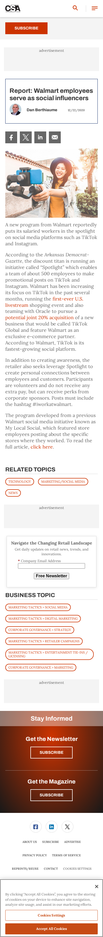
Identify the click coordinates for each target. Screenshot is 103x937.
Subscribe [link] (50, 842)
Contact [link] (51, 868)
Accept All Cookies (51, 928)
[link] (11, 137)
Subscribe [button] (51, 752)
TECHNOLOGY (19, 481)
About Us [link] (29, 842)
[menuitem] (11, 137)
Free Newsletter (51, 576)
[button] (94, 8)
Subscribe (26, 28)
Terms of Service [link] (66, 855)
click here (42, 447)
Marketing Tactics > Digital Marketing (43, 618)
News (13, 493)
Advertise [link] (72, 842)
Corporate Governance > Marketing (40, 667)
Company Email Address (39, 561)
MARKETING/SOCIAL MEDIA (63, 481)
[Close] (96, 886)
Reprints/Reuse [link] (25, 868)
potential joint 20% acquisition (39, 317)
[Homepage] (13, 8)
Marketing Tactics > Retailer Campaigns (43, 641)
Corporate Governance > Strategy (39, 630)
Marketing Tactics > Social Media (38, 607)
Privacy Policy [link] (34, 855)
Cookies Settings (77, 868)
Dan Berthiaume (42, 110)
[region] (51, 908)
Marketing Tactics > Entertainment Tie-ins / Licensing (48, 654)
